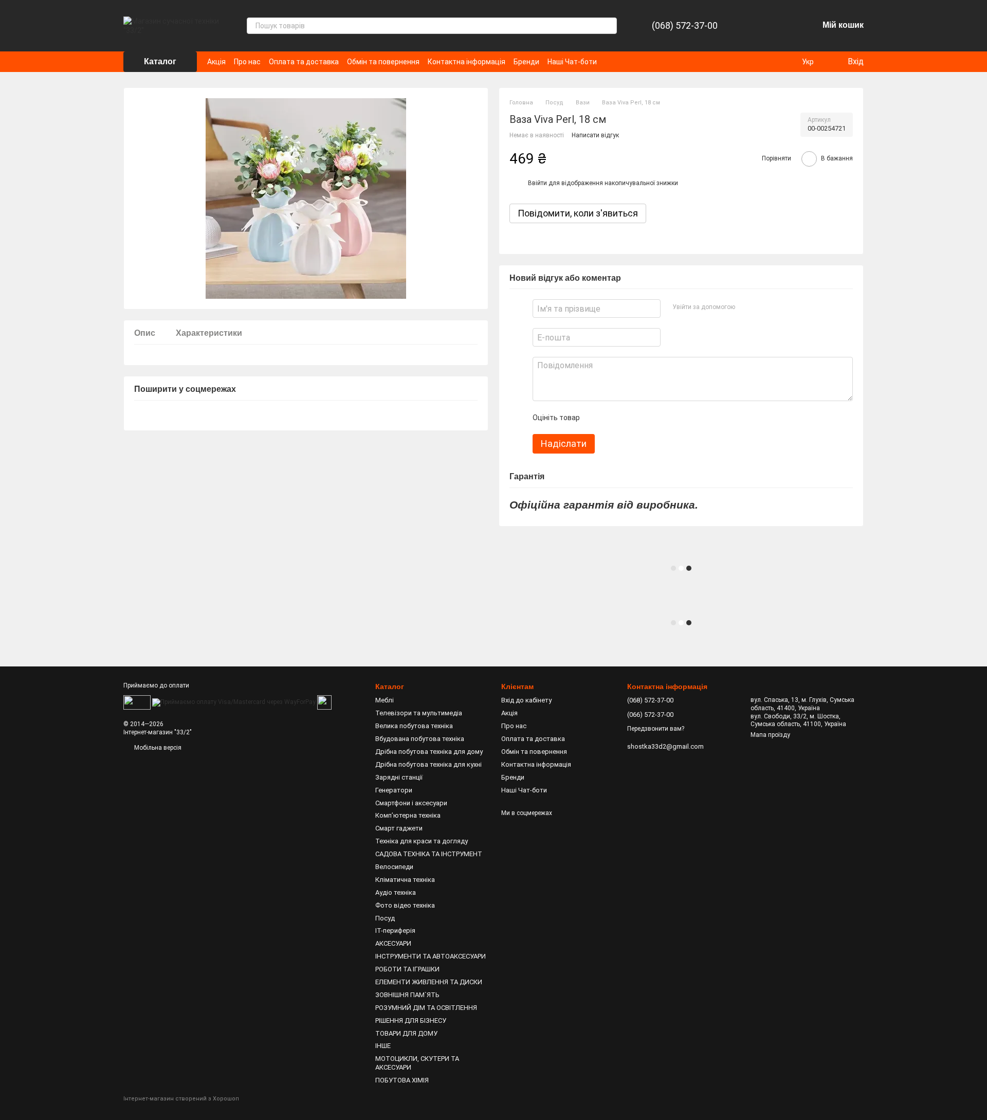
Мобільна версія (157, 747)
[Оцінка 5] (662, 417)
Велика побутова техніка (414, 726)
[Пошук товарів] (608, 25)
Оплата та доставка (304, 62)
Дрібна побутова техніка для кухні (428, 764)
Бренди (526, 62)
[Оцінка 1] (596, 417)
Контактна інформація (466, 62)
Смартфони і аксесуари (411, 803)
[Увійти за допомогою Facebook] (746, 307)
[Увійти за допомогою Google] (762, 307)
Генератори (393, 790)
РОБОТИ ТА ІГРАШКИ (407, 969)
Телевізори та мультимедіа (418, 713)
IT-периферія (395, 930)
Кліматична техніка (405, 879)
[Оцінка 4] (645, 417)
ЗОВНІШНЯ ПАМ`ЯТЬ (407, 995)
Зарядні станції (399, 777)
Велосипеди (394, 867)
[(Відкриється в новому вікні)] (324, 702)
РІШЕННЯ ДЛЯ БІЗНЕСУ (410, 1020)
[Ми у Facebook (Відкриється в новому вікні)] (611, 62)
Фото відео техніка (405, 905)
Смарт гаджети (399, 828)
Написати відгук (595, 135)
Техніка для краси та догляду (421, 841)
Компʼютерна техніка (408, 815)
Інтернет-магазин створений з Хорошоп (181, 1098)
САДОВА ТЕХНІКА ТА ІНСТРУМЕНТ (428, 854)
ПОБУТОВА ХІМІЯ (402, 1080)
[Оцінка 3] (629, 417)
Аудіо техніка (395, 892)
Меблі (384, 700)
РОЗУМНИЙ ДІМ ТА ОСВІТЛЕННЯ (426, 1007)
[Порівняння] (756, 25)
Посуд (385, 918)
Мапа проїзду (770, 734)
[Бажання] (783, 25)
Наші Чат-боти (572, 62)
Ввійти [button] (537, 183)
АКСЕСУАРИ (393, 943)
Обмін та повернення (383, 62)
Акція (216, 62)
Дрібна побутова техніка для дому (429, 751)
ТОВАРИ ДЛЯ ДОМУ (406, 1033)
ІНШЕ (383, 1046)
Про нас (247, 62)
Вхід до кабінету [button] (526, 700)
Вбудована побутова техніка (419, 739)
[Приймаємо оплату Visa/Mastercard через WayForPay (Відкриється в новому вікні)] (234, 702)
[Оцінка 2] (613, 417)
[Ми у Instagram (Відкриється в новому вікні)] (623, 62)
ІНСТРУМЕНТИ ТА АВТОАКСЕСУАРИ (430, 956)
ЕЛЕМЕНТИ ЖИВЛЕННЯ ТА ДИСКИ (428, 982)
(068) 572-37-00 (685, 25)
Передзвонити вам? (655, 728)
